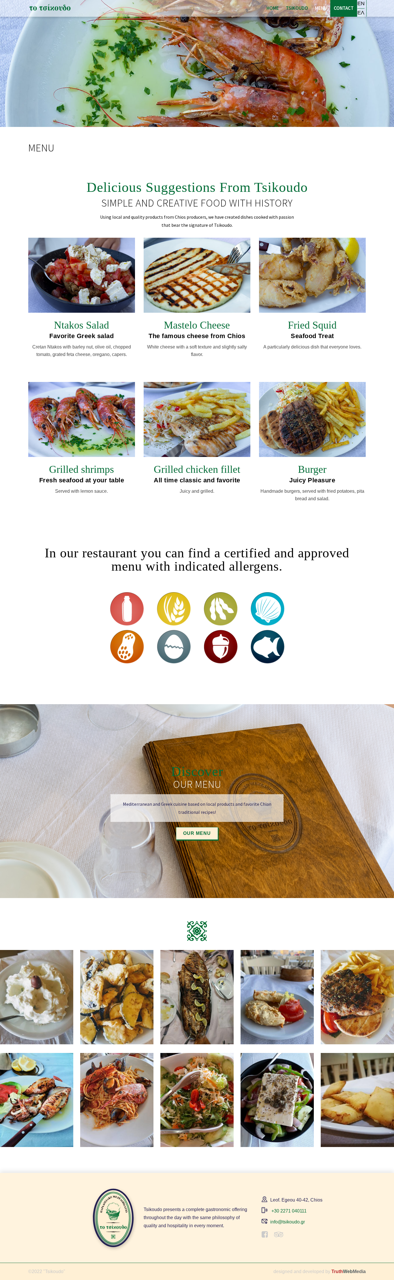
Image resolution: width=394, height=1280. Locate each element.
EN (361, 3)
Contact (344, 8)
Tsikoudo (297, 8)
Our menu (197, 833)
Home (273, 8)
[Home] (50, 7)
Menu (321, 8)
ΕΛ (360, 13)
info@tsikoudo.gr (287, 1221)
